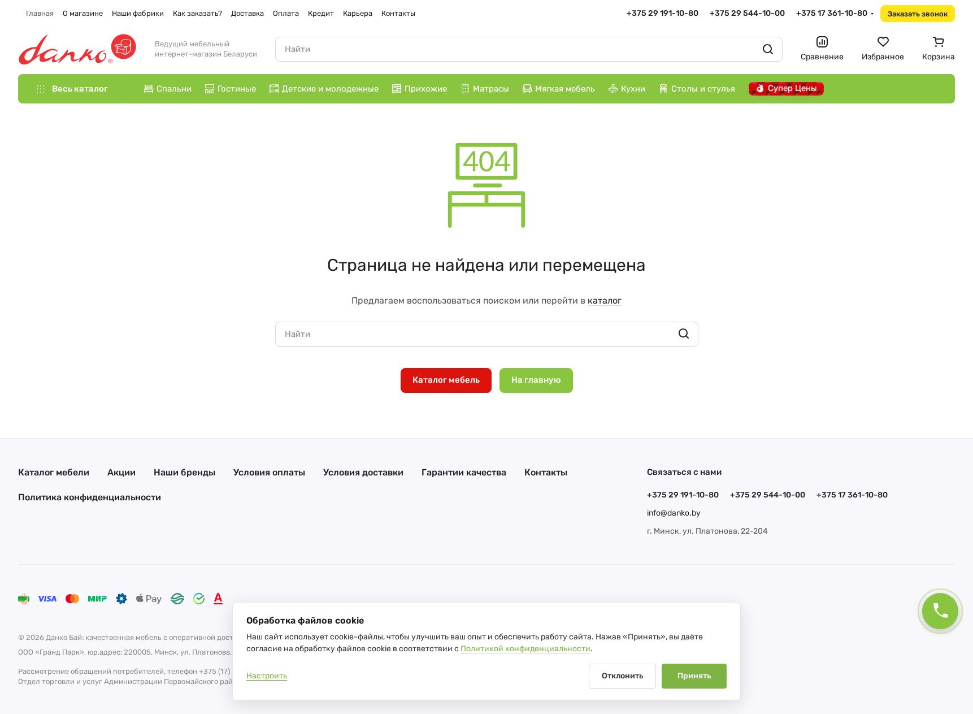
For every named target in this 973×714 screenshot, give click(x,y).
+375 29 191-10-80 (662, 13)
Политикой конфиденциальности (525, 649)
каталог (605, 300)
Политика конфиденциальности (89, 497)
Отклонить (622, 676)
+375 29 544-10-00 (747, 13)
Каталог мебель (446, 380)
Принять (694, 676)
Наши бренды (184, 472)
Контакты (545, 472)
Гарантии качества (464, 472)
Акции (121, 472)
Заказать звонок (918, 14)
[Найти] (768, 49)
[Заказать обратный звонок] (940, 611)
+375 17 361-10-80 (831, 13)
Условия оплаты (269, 472)
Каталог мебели (53, 472)
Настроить (266, 676)
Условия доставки (363, 472)
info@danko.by (674, 513)
